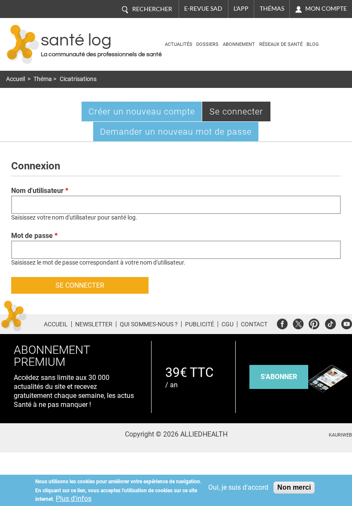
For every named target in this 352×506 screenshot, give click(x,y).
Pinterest (314, 323)
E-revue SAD (203, 8)
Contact (254, 324)
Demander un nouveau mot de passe (176, 131)
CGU (228, 324)
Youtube (346, 323)
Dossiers (207, 44)
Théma (42, 79)
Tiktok (330, 323)
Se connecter (240, 113)
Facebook (282, 323)
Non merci (294, 487)
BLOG (312, 44)
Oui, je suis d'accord (238, 487)
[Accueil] (23, 44)
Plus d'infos (73, 498)
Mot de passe (34, 236)
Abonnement (239, 44)
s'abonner (279, 377)
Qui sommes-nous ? (149, 324)
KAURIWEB (340, 435)
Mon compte (326, 8)
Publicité (199, 324)
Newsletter (93, 324)
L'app (241, 8)
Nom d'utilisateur (39, 191)
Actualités (178, 44)
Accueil (15, 79)
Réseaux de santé (281, 44)
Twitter (298, 323)
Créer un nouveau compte (141, 111)
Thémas (272, 8)
